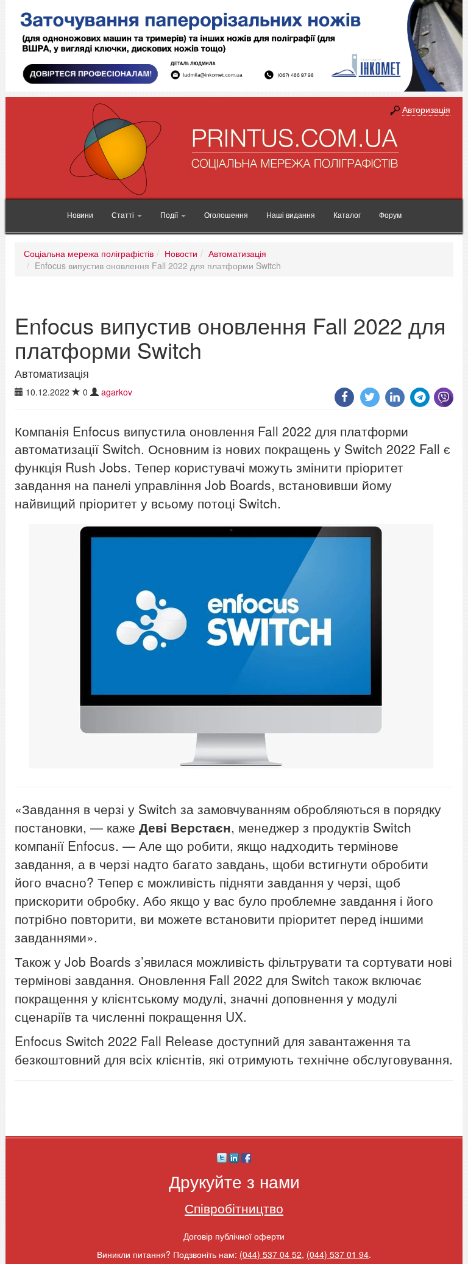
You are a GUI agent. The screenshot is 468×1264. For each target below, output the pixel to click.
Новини (80, 214)
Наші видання (290, 214)
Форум (390, 214)
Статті (124, 214)
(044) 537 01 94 (338, 1254)
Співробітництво (234, 1208)
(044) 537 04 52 (270, 1254)
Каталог (347, 214)
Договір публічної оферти (234, 1236)
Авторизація (426, 109)
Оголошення (226, 214)
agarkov (116, 392)
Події (170, 214)
